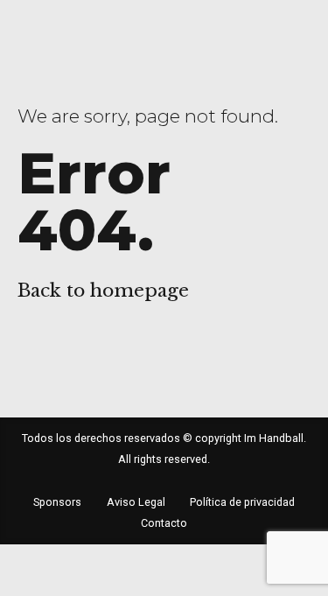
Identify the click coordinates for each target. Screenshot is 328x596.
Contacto (164, 522)
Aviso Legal (136, 501)
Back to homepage (103, 290)
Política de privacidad (242, 501)
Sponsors (57, 501)
